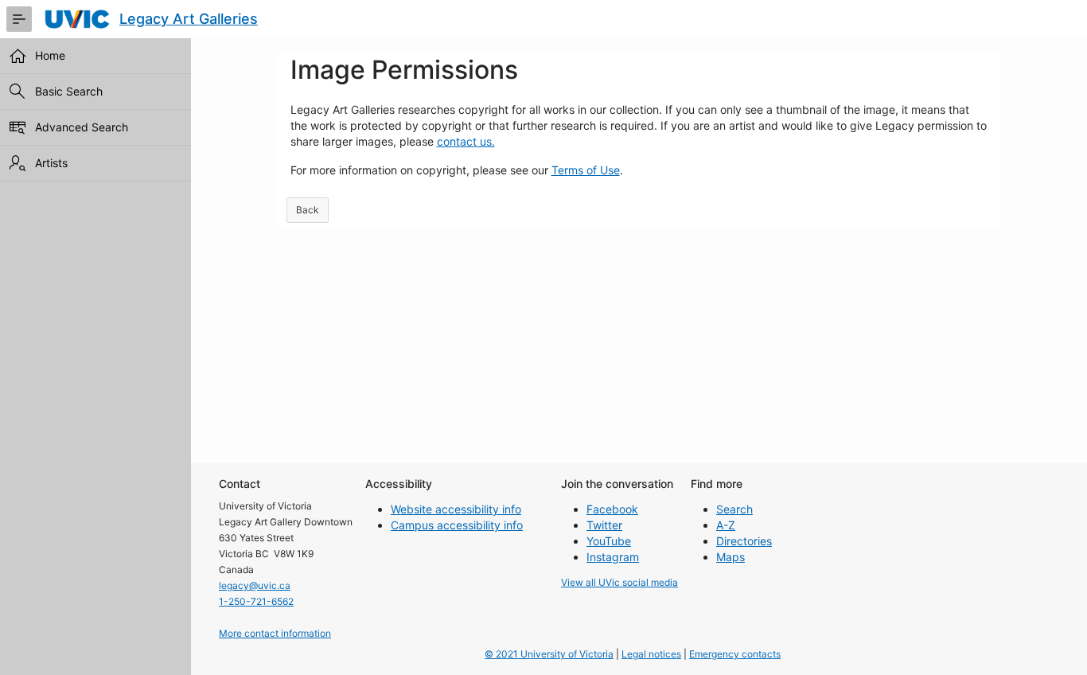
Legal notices (651, 654)
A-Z (725, 525)
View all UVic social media (619, 582)
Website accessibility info (456, 509)
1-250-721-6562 (256, 601)
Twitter (604, 525)
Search (734, 509)
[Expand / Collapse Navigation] (19, 19)
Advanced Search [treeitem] (81, 127)
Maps (730, 557)
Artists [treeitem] (51, 163)
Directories (744, 541)
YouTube (608, 541)
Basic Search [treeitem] (69, 91)
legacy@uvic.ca (254, 585)
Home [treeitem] (50, 55)
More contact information (275, 633)
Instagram (612, 557)
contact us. (466, 141)
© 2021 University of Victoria (549, 654)
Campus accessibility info (457, 525)
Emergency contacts (735, 654)
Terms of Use (585, 170)
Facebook (612, 509)
